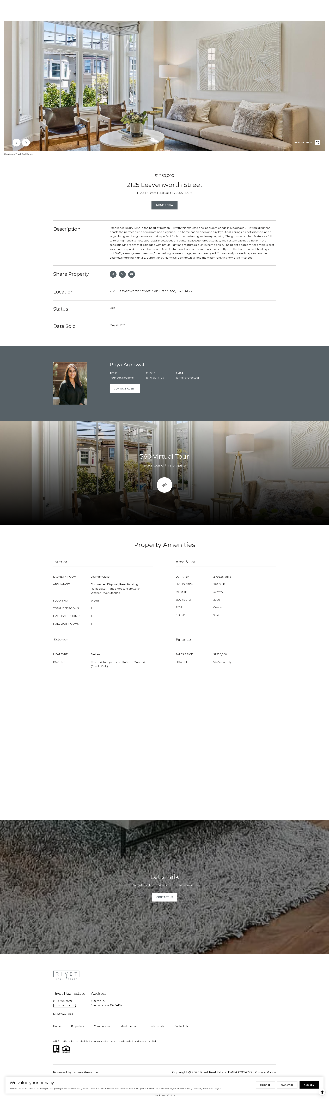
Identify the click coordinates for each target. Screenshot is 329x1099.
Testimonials (156, 1026)
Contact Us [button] (164, 897)
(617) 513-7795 (155, 377)
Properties (77, 1026)
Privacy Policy (265, 1072)
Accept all (309, 1085)
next (26, 142)
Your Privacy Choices (164, 1095)
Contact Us (181, 1026)
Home (57, 1026)
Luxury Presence (85, 1072)
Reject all (265, 1085)
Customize (287, 1085)
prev (17, 142)
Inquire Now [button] (164, 205)
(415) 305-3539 (62, 1000)
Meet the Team (129, 1026)
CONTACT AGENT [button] (125, 388)
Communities (102, 1026)
